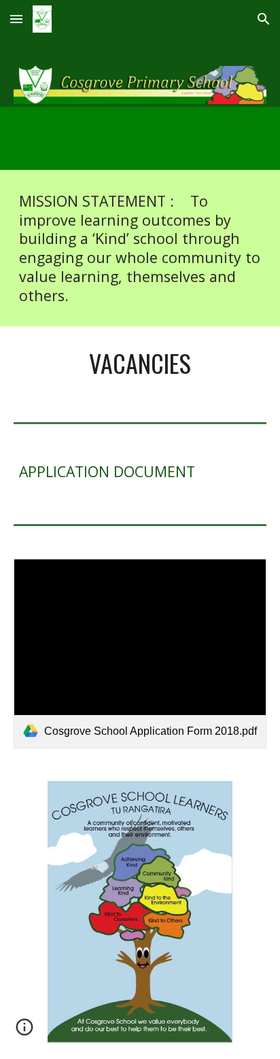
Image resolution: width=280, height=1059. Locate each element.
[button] (16, 18)
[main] (140, 248)
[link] (140, 653)
